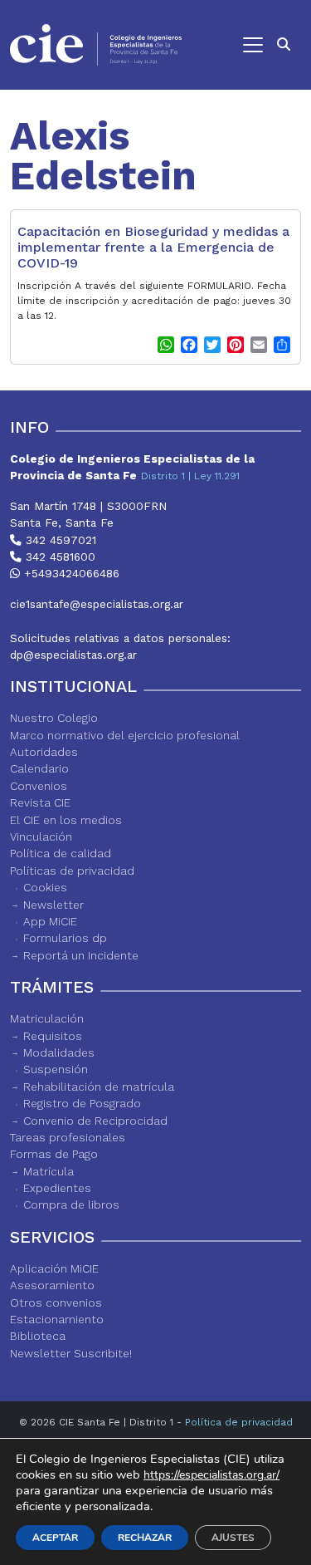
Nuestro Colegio (54, 717)
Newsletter (53, 904)
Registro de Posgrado (82, 1103)
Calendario (39, 768)
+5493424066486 (69, 573)
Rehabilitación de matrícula (98, 1086)
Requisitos (52, 1036)
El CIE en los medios (66, 820)
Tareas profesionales (67, 1137)
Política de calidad (60, 853)
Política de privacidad (239, 1422)
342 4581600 (58, 556)
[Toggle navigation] (230, 45)
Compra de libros (71, 1204)
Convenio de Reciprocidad (95, 1120)
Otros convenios (56, 1302)
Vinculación (41, 836)
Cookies (45, 887)
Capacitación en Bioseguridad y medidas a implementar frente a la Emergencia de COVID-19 (153, 247)
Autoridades (44, 751)
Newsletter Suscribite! (71, 1353)
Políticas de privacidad (72, 870)
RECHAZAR (145, 1537)
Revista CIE (40, 802)
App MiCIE (50, 921)
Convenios (38, 785)
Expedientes (57, 1188)
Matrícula (48, 1171)
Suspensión (55, 1069)
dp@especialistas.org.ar (73, 654)
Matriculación (47, 1018)
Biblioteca (38, 1335)
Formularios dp (65, 937)
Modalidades (59, 1052)
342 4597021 (59, 540)
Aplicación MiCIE (54, 1268)
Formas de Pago (54, 1153)
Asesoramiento (52, 1285)
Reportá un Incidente (80, 955)
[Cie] (96, 45)
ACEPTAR (55, 1537)
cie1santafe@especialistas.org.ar (96, 604)
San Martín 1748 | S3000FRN (88, 506)
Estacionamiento (57, 1319)
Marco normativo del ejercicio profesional (125, 735)
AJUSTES (233, 1537)
